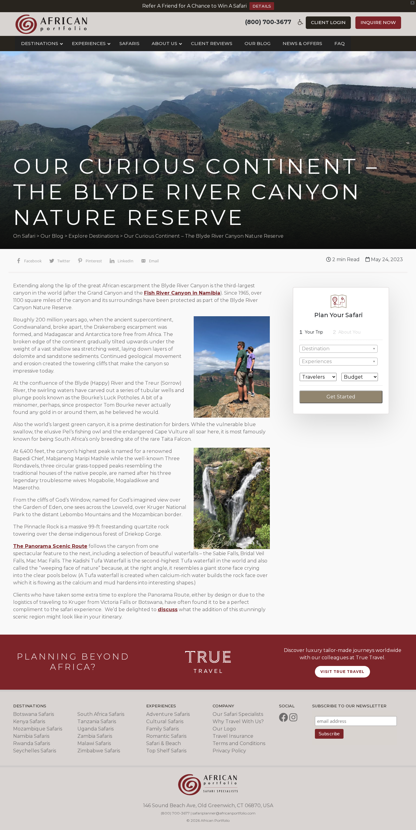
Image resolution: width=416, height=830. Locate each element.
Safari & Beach (163, 743)
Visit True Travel (342, 671)
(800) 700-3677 (268, 22)
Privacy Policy (229, 751)
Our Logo (224, 729)
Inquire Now (378, 22)
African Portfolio (51, 24)
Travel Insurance (233, 736)
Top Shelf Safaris (166, 751)
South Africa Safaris (100, 714)
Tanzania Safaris (96, 721)
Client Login (328, 22)
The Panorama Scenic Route (50, 546)
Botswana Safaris (33, 714)
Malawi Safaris (94, 743)
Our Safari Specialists (238, 714)
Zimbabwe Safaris (98, 751)
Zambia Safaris (94, 736)
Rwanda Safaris (31, 743)
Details (261, 6)
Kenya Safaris (29, 721)
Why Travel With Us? (238, 721)
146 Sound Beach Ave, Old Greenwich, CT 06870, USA (208, 805)
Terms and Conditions (239, 743)
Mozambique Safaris (37, 729)
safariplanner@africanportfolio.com (224, 813)
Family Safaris (162, 729)
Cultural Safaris (164, 721)
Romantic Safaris (166, 736)
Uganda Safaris (95, 729)
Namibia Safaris (31, 736)
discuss (168, 609)
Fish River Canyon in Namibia (182, 293)
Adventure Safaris (168, 714)
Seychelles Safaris (34, 751)
